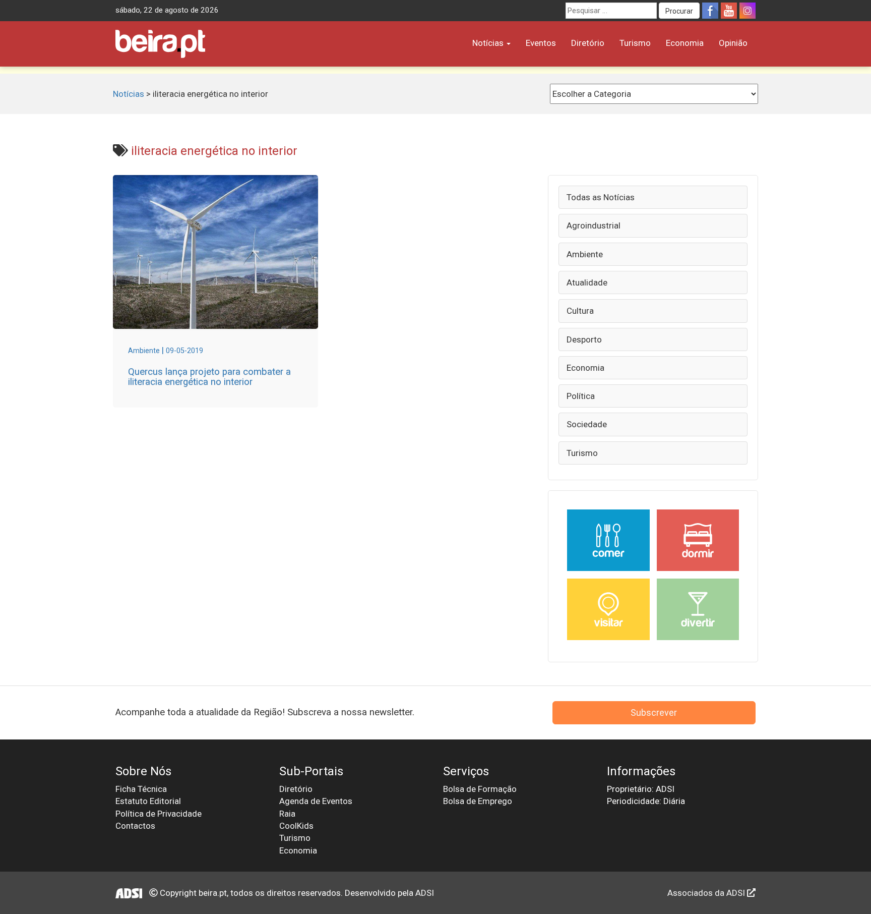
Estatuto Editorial (148, 801)
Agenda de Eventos (315, 801)
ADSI (424, 893)
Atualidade (587, 282)
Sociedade (587, 424)
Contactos (135, 826)
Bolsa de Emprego (477, 801)
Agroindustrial (593, 225)
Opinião (733, 43)
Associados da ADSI (707, 893)
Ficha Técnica (141, 789)
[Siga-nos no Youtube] (729, 11)
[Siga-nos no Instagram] (747, 11)
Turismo (635, 43)
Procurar (679, 11)
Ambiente (585, 254)
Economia (685, 43)
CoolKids (296, 826)
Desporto (584, 339)
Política (581, 396)
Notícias (489, 43)
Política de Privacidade (158, 814)
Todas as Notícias (601, 197)
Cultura (580, 311)
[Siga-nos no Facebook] (710, 11)
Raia (287, 814)
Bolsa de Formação (480, 789)
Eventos (541, 43)
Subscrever (654, 712)
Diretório (587, 43)
